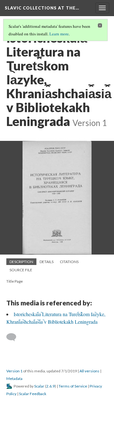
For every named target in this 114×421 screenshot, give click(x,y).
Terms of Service (73, 386)
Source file (21, 270)
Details (47, 261)
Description (21, 261)
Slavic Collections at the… (42, 7)
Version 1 (14, 371)
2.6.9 (50, 386)
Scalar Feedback (32, 393)
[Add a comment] (14, 337)
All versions (89, 371)
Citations (69, 261)
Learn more (59, 34)
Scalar (39, 386)
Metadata (14, 378)
